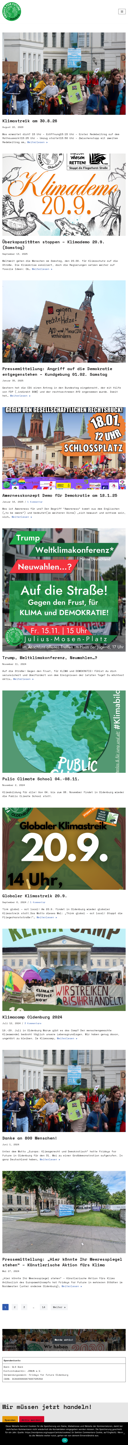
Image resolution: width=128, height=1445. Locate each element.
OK (64, 1440)
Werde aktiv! (64, 1340)
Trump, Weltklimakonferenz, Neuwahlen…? (49, 657)
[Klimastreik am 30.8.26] (64, 73)
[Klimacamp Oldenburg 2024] (64, 970)
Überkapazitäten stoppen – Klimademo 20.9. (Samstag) (53, 244)
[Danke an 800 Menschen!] (64, 1091)
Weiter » (59, 1307)
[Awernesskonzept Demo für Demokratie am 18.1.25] (64, 448)
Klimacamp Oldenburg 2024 (32, 1017)
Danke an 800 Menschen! (29, 1138)
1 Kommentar (35, 501)
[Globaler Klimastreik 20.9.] (64, 849)
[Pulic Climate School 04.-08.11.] (64, 731)
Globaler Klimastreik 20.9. (34, 896)
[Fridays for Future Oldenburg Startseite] (11, 11)
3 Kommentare (33, 1023)
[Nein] (124, 1433)
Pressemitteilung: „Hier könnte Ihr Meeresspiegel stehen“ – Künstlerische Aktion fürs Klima (62, 1262)
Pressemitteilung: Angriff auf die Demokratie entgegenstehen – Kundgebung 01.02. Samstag (57, 371)
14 (43, 1307)
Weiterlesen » (37, 142)
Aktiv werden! (32, 1420)
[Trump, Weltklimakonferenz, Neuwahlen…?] (64, 590)
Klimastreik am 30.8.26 (29, 121)
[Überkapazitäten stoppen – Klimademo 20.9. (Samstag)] (64, 195)
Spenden (10, 1420)
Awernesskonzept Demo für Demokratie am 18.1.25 (59, 495)
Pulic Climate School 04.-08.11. (41, 779)
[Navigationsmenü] (122, 11)
